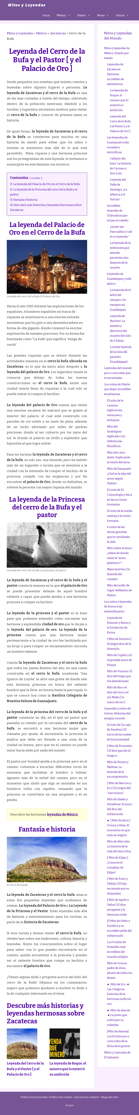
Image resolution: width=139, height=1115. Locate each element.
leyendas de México (62, 814)
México (61, 15)
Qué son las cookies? (86, 1097)
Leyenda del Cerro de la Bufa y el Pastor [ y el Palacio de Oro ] (25, 1068)
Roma (101, 15)
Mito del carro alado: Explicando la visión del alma (118, 457)
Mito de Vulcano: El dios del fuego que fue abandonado (119, 676)
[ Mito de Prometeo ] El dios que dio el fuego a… (119, 751)
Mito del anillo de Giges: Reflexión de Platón (119, 590)
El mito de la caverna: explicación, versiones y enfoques (115, 410)
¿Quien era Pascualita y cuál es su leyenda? (121, 231)
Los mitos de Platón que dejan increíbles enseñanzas (117, 389)
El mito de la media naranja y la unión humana (119, 516)
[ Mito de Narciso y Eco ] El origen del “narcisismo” (119, 788)
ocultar (36, 178)
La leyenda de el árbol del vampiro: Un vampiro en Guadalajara (120, 300)
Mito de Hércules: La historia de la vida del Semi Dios (119, 846)
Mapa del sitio (109, 1097)
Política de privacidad (34, 1097)
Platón (81, 15)
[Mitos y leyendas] (26, 5)
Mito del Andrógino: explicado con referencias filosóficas (116, 436)
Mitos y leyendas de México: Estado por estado (117, 53)
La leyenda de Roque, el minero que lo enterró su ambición (67, 1068)
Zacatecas (58, 33)
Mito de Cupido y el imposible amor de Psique (119, 660)
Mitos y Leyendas (20, 33)
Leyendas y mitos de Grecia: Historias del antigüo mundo (117, 713)
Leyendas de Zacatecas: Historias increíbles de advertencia (115, 74)
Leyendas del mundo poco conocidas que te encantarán (118, 373)
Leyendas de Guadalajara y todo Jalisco (119, 279)
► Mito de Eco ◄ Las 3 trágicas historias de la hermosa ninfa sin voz (119, 994)
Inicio (46, 15)
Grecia (120, 15)
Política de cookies (60, 1097)
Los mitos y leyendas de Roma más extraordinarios (118, 606)
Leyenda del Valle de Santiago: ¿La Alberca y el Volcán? (118, 189)
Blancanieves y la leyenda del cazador (118, 574)
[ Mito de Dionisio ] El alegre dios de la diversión (119, 644)
